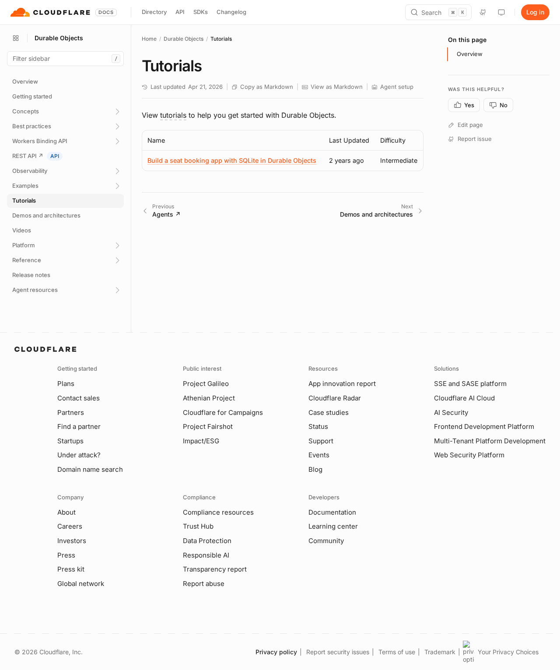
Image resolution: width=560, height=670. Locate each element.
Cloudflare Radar (334, 398)
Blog (315, 469)
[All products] (15, 38)
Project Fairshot (208, 426)
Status (318, 426)
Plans (65, 383)
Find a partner (79, 426)
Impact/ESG (201, 441)
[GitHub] (483, 12)
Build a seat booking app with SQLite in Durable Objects (231, 160)
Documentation (332, 512)
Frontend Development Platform (484, 426)
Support (320, 441)
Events (318, 455)
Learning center (333, 526)
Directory (154, 11)
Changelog (231, 11)
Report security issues (337, 652)
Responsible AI (206, 555)
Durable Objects (183, 38)
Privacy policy (276, 652)
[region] (283, 150)
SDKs (200, 11)
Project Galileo (206, 383)
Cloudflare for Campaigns (223, 412)
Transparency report (215, 569)
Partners (70, 412)
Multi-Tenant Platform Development (490, 441)
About (66, 512)
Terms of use (396, 652)
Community (326, 541)
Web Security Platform (469, 455)
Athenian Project (209, 398)
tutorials (173, 115)
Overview (470, 53)
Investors (71, 541)
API (180, 11)
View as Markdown (337, 86)
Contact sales (78, 398)
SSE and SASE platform (470, 383)
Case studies (328, 412)
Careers (69, 526)
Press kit (70, 569)
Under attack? (79, 455)
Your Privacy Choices (508, 652)
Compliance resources (218, 512)
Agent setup (396, 86)
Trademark (439, 652)
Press (66, 555)
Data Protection (207, 541)
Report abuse (203, 583)
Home (149, 38)
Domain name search (90, 469)
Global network (80, 583)
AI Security (451, 412)
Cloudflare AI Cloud (464, 398)
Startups (70, 441)
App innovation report (342, 383)
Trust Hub (198, 526)
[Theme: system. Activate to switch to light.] (501, 12)
